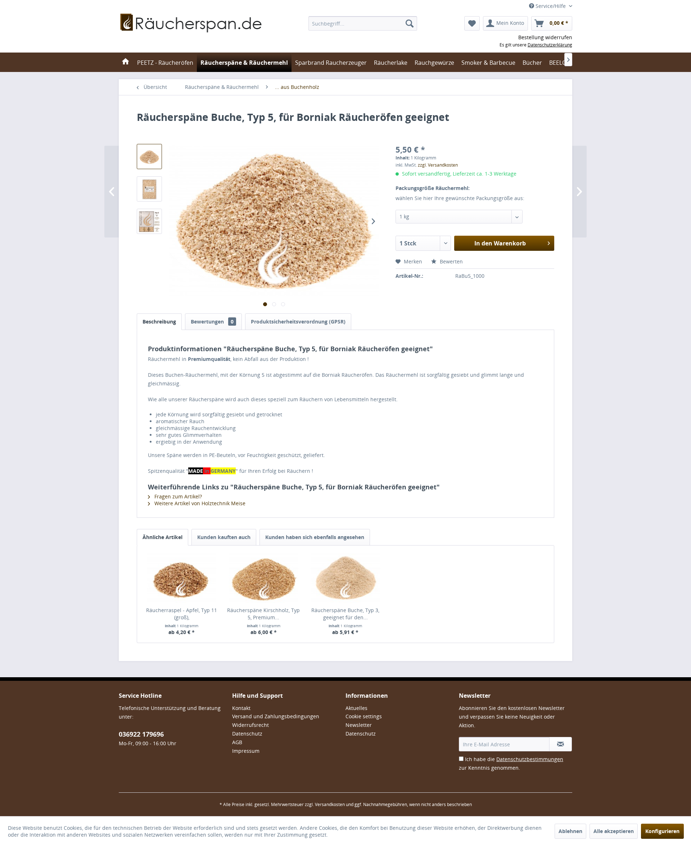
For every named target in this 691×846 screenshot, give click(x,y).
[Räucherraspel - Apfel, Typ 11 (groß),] (181, 578)
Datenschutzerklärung (550, 45)
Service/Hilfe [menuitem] (550, 6)
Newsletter (359, 724)
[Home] (125, 62)
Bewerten (450, 261)
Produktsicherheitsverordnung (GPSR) (298, 321)
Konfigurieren (662, 831)
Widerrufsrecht (250, 724)
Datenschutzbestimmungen (529, 759)
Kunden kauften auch (223, 537)
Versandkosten (330, 804)
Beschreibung (159, 321)
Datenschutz (247, 733)
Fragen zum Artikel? (177, 496)
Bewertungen (212, 321)
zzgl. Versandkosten (438, 165)
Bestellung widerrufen (545, 37)
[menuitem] (362, 23)
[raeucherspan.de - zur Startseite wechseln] (192, 32)
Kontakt (241, 708)
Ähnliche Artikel (162, 537)
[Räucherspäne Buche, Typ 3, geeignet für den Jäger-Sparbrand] (345, 578)
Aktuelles (356, 708)
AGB (237, 742)
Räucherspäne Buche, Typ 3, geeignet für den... (345, 614)
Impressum (245, 750)
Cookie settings (364, 716)
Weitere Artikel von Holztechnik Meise (199, 503)
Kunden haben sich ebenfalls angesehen (314, 537)
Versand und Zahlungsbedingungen (275, 716)
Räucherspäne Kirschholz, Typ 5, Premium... (263, 614)
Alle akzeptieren (613, 831)
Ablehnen (570, 831)
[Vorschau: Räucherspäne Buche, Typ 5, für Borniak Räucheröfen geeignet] (149, 156)
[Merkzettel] (472, 23)
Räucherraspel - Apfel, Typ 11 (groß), (181, 614)
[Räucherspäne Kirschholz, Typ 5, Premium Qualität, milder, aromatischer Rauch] (263, 578)
